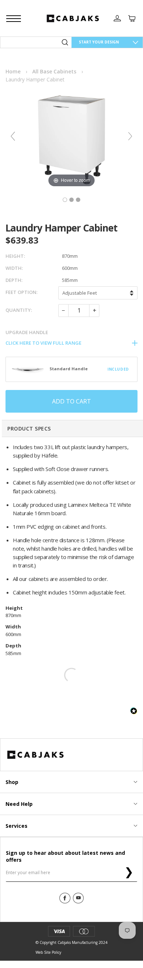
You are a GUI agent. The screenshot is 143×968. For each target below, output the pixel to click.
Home (13, 71)
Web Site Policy (48, 952)
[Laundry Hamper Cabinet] (65, 200)
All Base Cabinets (54, 71)
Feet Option (21, 292)
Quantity (18, 310)
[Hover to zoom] (72, 139)
